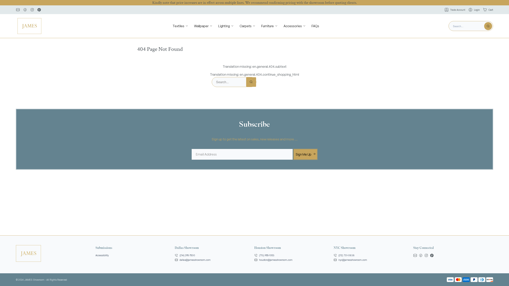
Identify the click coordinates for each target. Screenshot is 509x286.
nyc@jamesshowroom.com (352, 259)
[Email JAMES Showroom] (18, 10)
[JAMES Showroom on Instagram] (32, 10)
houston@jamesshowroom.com (275, 259)
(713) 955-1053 (266, 255)
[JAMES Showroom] (29, 26)
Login (477, 9)
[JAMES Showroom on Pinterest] (39, 10)
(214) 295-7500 (187, 255)
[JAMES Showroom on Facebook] (25, 10)
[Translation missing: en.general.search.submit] (488, 26)
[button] (180, 26)
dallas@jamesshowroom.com (195, 259)
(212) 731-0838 (346, 255)
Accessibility (102, 255)
